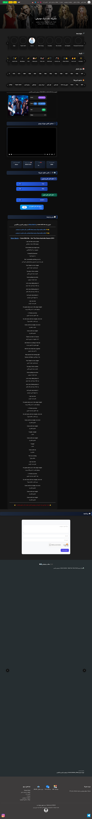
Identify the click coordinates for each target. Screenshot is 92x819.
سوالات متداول (77, 2)
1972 (14, 74)
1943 (82, 74)
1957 (66, 74)
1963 (45, 74)
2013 (44, 109)
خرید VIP (5, 2)
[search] (18, 2)
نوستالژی (34, 85)
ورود (15, 2)
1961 (56, 74)
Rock (72, 85)
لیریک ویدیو (41, 85)
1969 (24, 74)
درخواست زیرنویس (68, 2)
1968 (29, 74)
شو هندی (56, 85)
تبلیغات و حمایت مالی (53, 2)
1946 (77, 74)
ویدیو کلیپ (26, 85)
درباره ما (61, 2)
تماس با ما (45, 2)
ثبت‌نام (10, 2)
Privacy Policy (27, 790)
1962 (50, 74)
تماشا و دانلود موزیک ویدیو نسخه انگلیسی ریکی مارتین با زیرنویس (31, 229)
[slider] (27, 154)
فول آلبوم (49, 85)
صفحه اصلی (83, 2)
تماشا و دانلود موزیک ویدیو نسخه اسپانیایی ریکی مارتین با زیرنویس (31, 233)
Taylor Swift (18, 85)
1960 (61, 74)
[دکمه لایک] (42, 165)
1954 (71, 74)
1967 (35, 74)
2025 (82, 85)
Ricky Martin (42, 97)
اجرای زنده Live (64, 85)
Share (16, 165)
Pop (77, 85)
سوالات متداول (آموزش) (25, 800)
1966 (40, 74)
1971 (19, 74)
